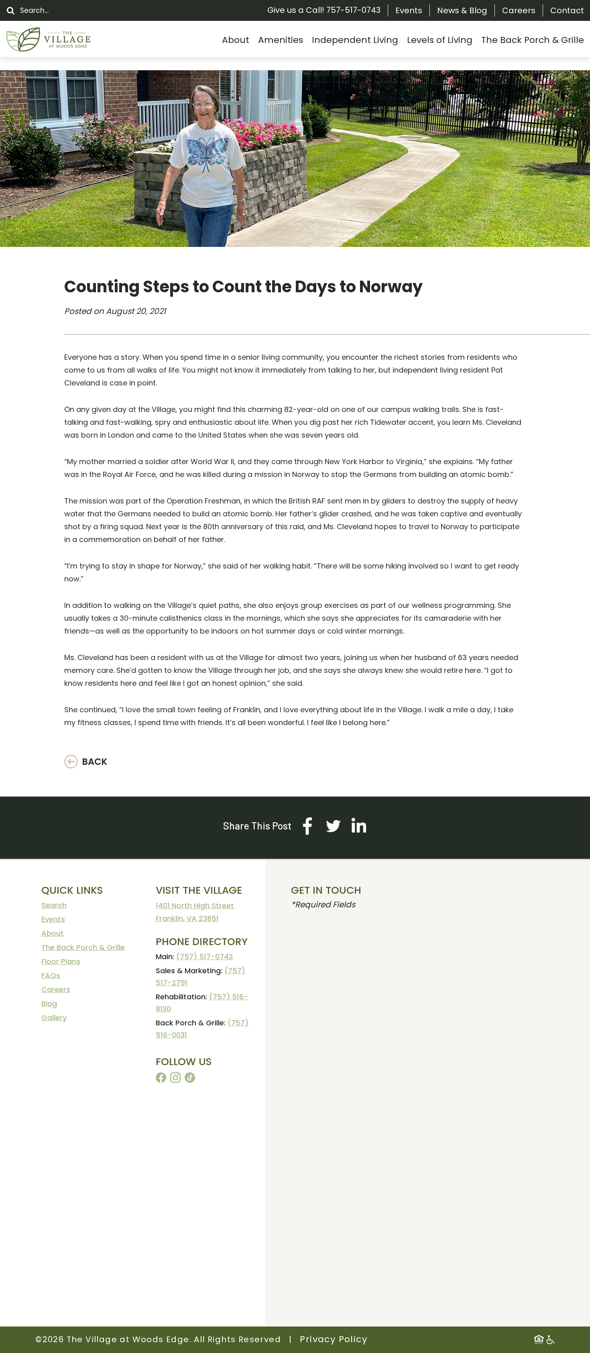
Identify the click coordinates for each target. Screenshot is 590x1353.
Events (408, 10)
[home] (66, 39)
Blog (49, 1003)
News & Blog (462, 10)
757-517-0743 (353, 10)
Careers (518, 10)
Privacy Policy (333, 1339)
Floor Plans (60, 961)
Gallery (54, 1018)
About (52, 933)
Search (54, 905)
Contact (567, 10)
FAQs (50, 975)
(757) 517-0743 (204, 957)
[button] (236, 40)
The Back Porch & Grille (83, 947)
